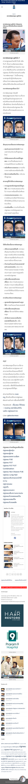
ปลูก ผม (2, 749)
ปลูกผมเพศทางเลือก (11, 456)
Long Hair (21, 743)
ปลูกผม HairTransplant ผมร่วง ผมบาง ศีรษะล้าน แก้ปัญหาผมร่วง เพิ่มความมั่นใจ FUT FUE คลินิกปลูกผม (13, 752)
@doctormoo (12, 415)
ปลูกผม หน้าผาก (21, 759)
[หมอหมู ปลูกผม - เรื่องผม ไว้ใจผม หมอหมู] (14, 7)
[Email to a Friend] (15, 574)
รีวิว (22, 765)
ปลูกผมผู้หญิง (8, 450)
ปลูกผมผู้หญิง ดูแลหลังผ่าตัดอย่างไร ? (15, 728)
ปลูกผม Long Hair (10, 474)
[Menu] (2, 7)
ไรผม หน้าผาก (9, 771)
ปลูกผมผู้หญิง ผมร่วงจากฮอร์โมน (18, 553)
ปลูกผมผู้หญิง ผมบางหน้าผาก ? (18, 547)
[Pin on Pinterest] (18, 574)
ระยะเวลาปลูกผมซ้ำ (18, 765)
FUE (15, 743)
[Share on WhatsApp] (7, 574)
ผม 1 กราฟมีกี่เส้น (23, 763)
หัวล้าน (22, 767)
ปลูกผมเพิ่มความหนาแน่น (13, 493)
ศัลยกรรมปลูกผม (10, 767)
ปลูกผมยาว (16, 759)
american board (9, 744)
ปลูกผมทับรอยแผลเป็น (12, 496)
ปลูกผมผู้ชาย (8, 453)
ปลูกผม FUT (8, 462)
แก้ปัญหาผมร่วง (17, 769)
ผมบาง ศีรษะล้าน (8, 765)
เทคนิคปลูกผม (11, 769)
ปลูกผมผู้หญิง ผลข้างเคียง (19, 558)
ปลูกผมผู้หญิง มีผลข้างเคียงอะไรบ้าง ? (15, 733)
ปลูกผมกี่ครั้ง (11, 754)
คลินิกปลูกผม (15, 747)
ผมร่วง (13, 765)
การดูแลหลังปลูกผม (7, 747)
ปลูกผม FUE (8, 459)
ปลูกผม (14, 14)
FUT (18, 744)
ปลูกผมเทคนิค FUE (11, 761)
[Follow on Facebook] (13, 3)
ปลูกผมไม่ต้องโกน (15, 763)
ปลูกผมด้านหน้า (21, 754)
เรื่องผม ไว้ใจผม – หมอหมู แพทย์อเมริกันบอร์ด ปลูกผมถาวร (14, 407)
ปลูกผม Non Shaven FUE (13, 471)
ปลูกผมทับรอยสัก (10, 502)
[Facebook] (15, 538)
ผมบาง (3, 765)
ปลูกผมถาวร (10, 756)
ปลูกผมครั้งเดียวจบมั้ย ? (21, 580)
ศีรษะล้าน (18, 767)
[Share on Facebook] (10, 574)
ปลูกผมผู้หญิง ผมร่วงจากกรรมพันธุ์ (18, 565)
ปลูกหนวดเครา (9, 490)
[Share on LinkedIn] (20, 574)
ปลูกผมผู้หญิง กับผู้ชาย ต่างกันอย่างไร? (15, 708)
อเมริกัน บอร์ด (4, 769)
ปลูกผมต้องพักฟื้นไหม (6, 580)
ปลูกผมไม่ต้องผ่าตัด (8, 763)
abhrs (2, 743)
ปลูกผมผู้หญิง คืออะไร (11, 718)
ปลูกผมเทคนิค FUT (19, 761)
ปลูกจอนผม (7, 484)
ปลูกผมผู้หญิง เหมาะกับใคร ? (13, 713)
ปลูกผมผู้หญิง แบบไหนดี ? (12, 723)
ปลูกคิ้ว (6, 487)
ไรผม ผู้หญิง (4, 771)
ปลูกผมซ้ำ (16, 754)
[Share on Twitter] (12, 574)
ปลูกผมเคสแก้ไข (9, 499)
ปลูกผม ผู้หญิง (11, 759)
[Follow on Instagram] (14, 3)
